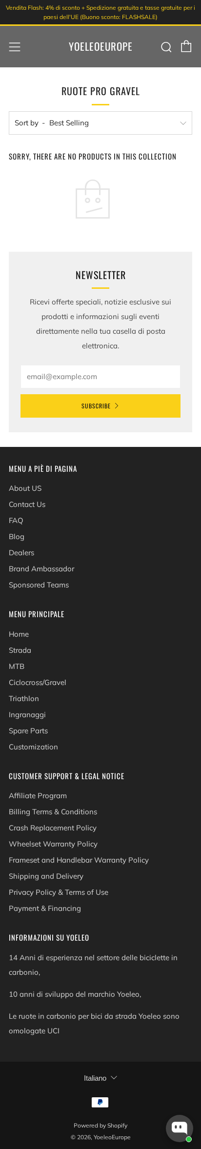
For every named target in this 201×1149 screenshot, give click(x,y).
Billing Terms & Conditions (53, 811)
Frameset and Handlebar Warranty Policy (79, 860)
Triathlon (24, 698)
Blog (16, 536)
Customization (33, 746)
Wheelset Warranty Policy (53, 843)
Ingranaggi (27, 714)
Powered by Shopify (100, 1125)
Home (19, 634)
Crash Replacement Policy (53, 827)
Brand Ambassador (41, 568)
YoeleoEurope (101, 46)
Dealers (21, 552)
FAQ (16, 520)
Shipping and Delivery (46, 876)
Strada (20, 650)
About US (25, 488)
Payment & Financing (45, 908)
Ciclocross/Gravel (37, 682)
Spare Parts (28, 730)
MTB (16, 666)
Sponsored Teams (39, 584)
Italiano (95, 1078)
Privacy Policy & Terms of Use (58, 892)
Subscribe (96, 406)
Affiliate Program (38, 795)
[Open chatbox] (179, 1128)
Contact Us (27, 504)
